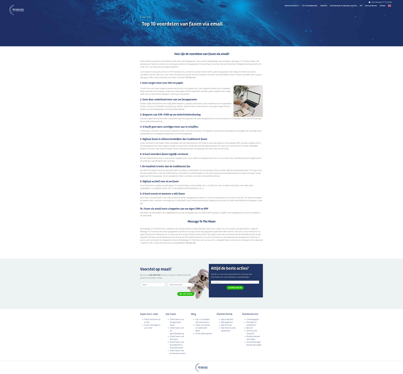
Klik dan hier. (191, 77)
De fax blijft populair (203, 333)
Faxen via (145, 314)
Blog (193, 314)
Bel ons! (249, 328)
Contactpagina (252, 319)
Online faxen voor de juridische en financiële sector (177, 345)
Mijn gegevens (227, 322)
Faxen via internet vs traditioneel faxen (202, 328)
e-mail (154, 314)
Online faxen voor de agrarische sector (177, 322)
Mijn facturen (226, 325)
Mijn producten (227, 319)
